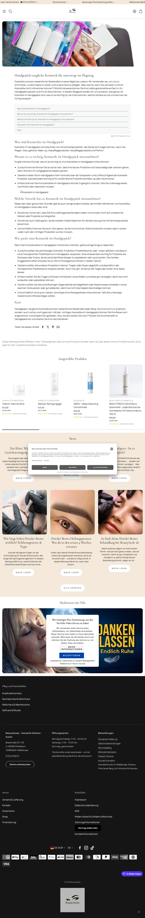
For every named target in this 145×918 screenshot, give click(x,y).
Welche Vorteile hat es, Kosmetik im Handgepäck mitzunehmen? (45, 119)
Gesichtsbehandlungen (109, 743)
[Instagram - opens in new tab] (86, 848)
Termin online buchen (19, 764)
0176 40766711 (12, 756)
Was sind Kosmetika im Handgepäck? (33, 108)
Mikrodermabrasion (107, 752)
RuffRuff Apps (118, 136)
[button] (4, 11)
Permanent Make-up (107, 739)
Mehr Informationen (71, 648)
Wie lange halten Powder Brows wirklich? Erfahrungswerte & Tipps (23, 543)
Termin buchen (36, 2)
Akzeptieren (71, 655)
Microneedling (105, 747)
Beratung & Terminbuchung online (74, 2)
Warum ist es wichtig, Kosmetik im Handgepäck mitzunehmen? (45, 114)
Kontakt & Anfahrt (106, 760)
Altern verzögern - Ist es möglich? (119, 450)
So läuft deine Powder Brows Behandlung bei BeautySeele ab (119, 541)
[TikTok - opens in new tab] (92, 848)
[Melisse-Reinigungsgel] (54, 381)
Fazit (19, 130)
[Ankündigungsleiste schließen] (142, 2)
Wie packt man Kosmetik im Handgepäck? (36, 124)
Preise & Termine (106, 756)
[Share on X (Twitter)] (47, 327)
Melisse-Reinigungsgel (50, 403)
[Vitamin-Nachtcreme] (19, 381)
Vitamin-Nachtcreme (13, 403)
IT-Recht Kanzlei (77, 663)
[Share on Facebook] (42, 327)
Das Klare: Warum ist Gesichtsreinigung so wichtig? (23, 450)
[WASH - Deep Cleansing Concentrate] (90, 381)
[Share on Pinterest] (53, 327)
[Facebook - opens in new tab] (80, 848)
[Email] (58, 327)
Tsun (128, 136)
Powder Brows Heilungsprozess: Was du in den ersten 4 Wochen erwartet (71, 543)
